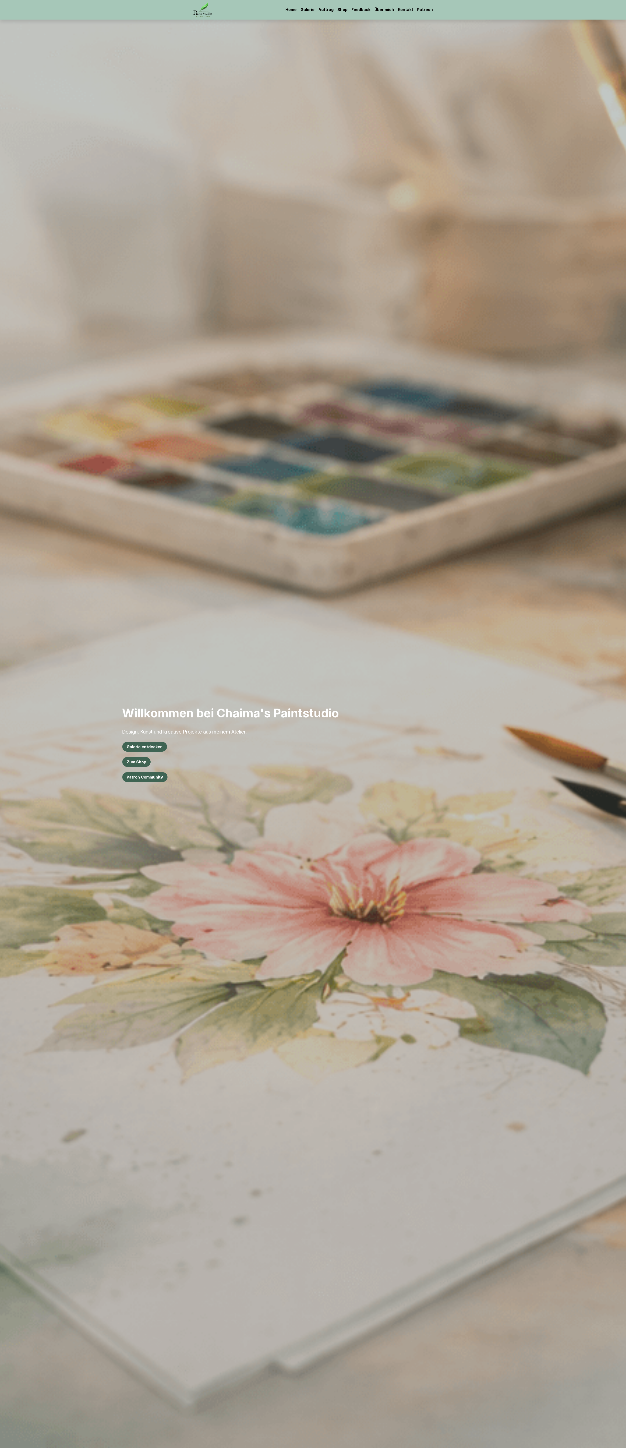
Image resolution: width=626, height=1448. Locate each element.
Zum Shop (136, 761)
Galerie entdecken (145, 746)
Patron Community (145, 777)
